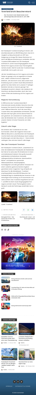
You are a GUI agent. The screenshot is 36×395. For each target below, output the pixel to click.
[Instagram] (2, 229)
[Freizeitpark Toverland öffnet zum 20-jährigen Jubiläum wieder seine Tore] (9, 354)
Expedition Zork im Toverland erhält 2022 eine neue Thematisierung (9, 338)
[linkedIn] (32, 210)
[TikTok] (8, 229)
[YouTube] (5, 229)
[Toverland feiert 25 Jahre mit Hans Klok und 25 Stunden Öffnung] (5, 288)
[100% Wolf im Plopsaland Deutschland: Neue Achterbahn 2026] (5, 297)
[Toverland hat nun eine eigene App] (27, 354)
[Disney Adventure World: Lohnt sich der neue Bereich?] (5, 280)
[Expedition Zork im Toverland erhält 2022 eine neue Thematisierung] (9, 329)
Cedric (8, 19)
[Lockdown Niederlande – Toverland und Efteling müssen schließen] (27, 329)
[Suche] (29, 2)
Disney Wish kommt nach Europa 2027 (21, 305)
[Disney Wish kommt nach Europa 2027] (5, 306)
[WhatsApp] (28, 210)
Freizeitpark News (7, 9)
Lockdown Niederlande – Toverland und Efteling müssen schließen (26, 338)
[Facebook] (24, 210)
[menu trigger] (33, 2)
